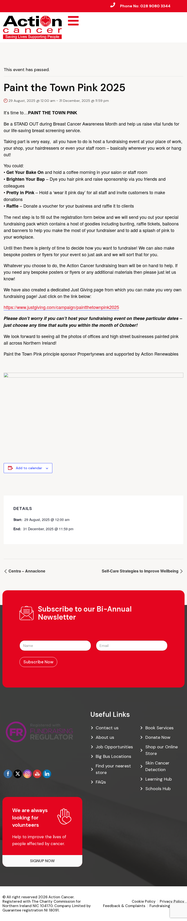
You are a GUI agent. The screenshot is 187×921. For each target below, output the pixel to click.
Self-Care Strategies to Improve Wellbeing (140, 571)
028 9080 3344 (155, 6)
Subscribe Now (38, 662)
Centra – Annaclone (26, 571)
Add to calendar (29, 468)
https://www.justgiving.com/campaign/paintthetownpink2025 (61, 307)
